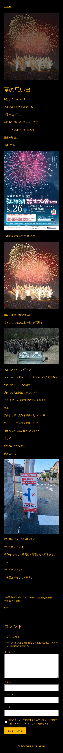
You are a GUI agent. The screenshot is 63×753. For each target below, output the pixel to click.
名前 (7, 682)
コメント (9, 651)
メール (8, 694)
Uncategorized (44, 597)
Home (7, 6)
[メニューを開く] (57, 6)
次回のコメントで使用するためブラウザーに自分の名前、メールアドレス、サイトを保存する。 (32, 722)
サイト (7, 707)
